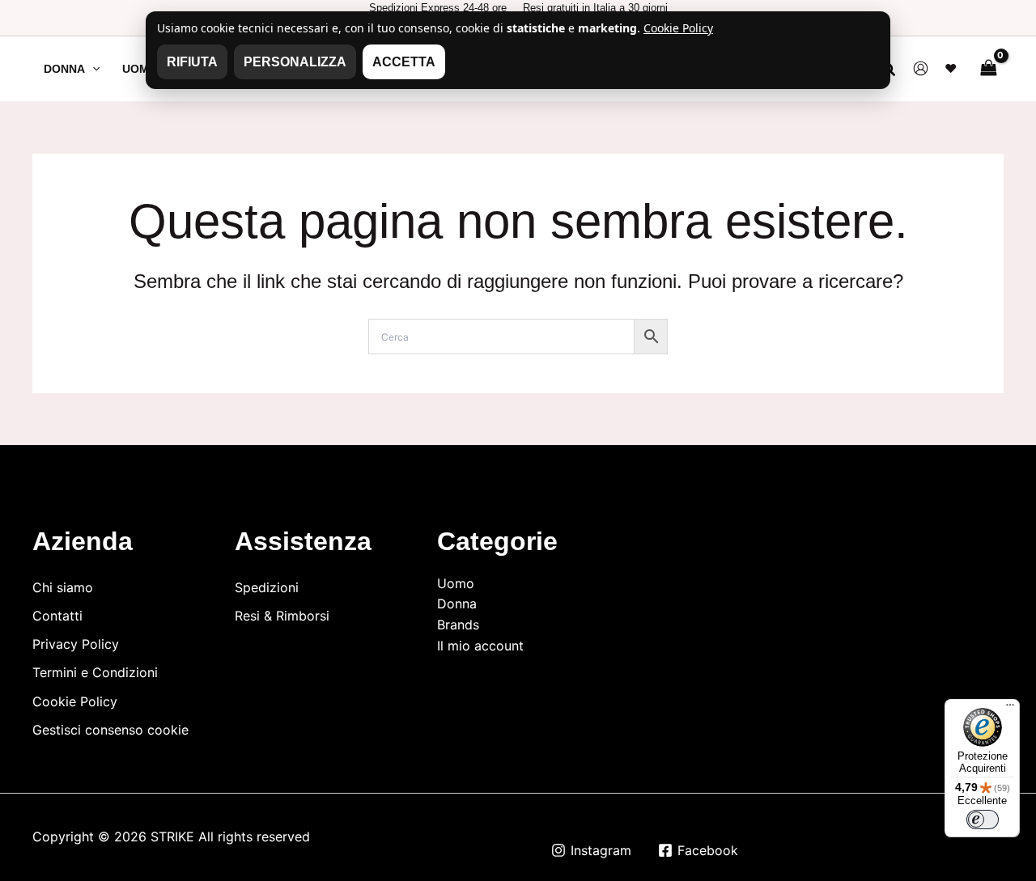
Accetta (403, 62)
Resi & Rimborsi (282, 616)
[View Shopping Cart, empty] (988, 68)
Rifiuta (192, 62)
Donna (457, 603)
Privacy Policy (75, 644)
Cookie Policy (74, 701)
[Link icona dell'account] (920, 68)
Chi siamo (62, 587)
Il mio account (480, 645)
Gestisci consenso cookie (110, 730)
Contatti (57, 616)
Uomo (455, 583)
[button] (92, 68)
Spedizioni (267, 587)
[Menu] (1010, 708)
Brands (458, 624)
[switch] (982, 819)
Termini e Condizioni (95, 672)
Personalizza (295, 62)
